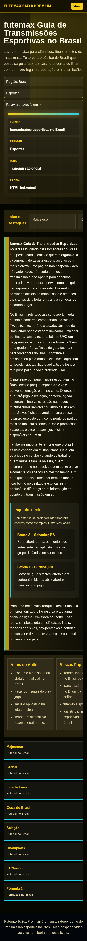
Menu (77, 6)
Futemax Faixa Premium (27, 6)
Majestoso (40, 219)
